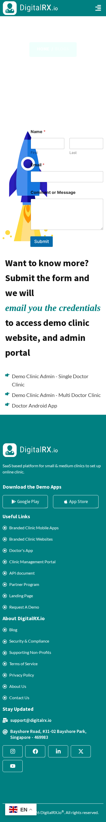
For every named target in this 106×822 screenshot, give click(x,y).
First (34, 152)
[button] (98, 8)
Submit (41, 241)
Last (73, 152)
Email (38, 164)
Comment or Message (53, 192)
